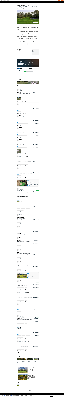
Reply (25, 101)
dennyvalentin (21, 261)
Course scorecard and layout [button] (20, 46)
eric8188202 (20, 291)
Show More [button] (18, 56)
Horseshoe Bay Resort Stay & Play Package (32, 374)
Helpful (19, 101)
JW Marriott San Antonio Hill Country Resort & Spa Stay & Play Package (32, 367)
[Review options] (38, 103)
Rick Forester (33, 53)
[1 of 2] (28, 17)
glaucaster (20, 340)
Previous (37, 356)
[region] (32, 396)
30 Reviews (21, 7)
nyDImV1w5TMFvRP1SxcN (22, 226)
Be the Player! (29, 274)
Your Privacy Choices (47, 396)
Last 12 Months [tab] (37, 68)
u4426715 (20, 237)
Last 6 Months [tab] (34, 68)
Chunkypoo (20, 127)
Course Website (35, 6)
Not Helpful (23, 101)
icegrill (20, 280)
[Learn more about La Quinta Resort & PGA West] (22, 183)
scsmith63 (20, 155)
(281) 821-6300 (31, 6)
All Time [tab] (30, 68)
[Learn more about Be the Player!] (22, 275)
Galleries (20, 384)
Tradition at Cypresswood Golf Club (19, 361)
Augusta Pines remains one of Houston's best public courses (23, 385)
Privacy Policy (20, 395)
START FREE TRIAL (61, 0)
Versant (5, 395)
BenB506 (20, 115)
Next (38, 356)
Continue (51, 396)
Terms (11, 395)
